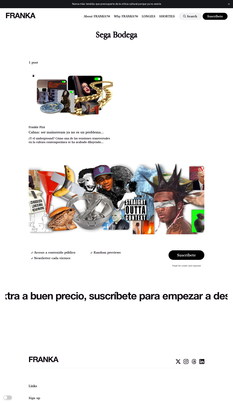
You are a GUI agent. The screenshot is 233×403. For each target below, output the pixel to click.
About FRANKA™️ (97, 16)
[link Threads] (194, 363)
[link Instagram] (186, 363)
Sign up (34, 398)
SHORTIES (167, 16)
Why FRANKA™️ (126, 16)
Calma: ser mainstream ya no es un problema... (66, 132)
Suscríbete (215, 16)
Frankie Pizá (37, 127)
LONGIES (148, 16)
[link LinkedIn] (201, 363)
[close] (229, 4)
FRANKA (20, 16)
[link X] (178, 363)
